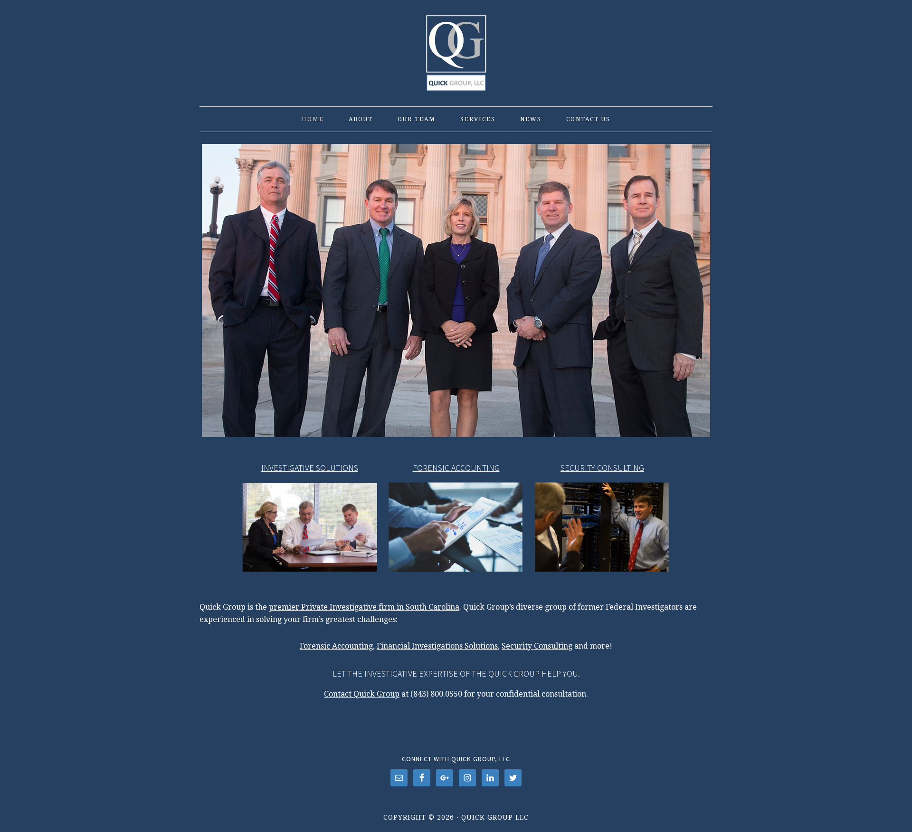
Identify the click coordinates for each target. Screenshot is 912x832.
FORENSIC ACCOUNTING (456, 467)
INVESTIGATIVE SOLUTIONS (309, 467)
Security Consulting (537, 645)
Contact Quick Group (361, 693)
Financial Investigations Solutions (437, 645)
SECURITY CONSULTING (602, 467)
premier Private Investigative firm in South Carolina (364, 607)
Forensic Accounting (336, 645)
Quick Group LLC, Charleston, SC (456, 48)
